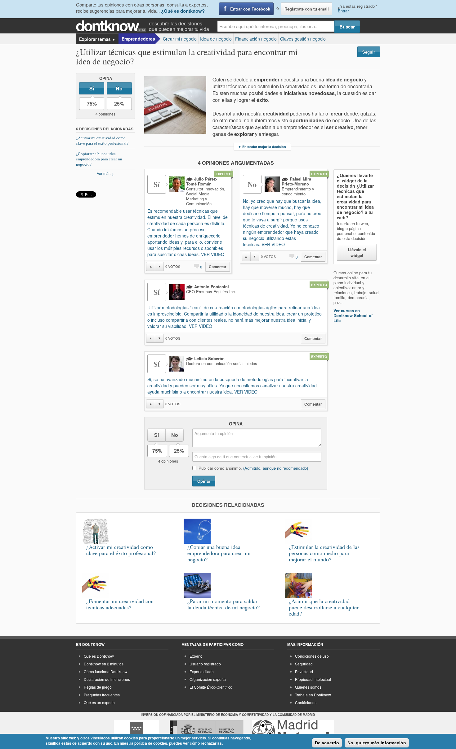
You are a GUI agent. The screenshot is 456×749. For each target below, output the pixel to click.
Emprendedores (138, 39)
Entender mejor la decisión (262, 146)
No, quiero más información (376, 742)
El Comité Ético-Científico (211, 687)
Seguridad (304, 663)
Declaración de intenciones (107, 679)
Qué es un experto (99, 702)
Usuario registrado (205, 663)
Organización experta (208, 679)
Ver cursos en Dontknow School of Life (353, 315)
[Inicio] (112, 26)
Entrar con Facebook (250, 9)
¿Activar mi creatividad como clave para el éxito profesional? (102, 140)
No (119, 88)
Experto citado (202, 671)
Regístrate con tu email (306, 9)
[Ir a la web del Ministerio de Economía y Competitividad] (207, 731)
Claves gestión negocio (303, 39)
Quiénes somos (308, 687)
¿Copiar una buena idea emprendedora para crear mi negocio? (99, 159)
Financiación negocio (256, 39)
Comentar (217, 266)
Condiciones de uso (312, 656)
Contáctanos (305, 702)
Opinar (203, 481)
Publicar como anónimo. (253, 468)
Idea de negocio (216, 39)
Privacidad (304, 671)
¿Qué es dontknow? (183, 10)
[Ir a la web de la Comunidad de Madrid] (136, 731)
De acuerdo (327, 742)
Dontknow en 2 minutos (103, 663)
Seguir (368, 52)
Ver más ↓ (105, 173)
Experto (196, 656)
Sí (91, 88)
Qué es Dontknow (99, 656)
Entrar (343, 11)
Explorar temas (97, 39)
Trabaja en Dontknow (313, 694)
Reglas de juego (98, 687)
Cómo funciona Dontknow (105, 671)
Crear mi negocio (180, 39)
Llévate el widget (357, 252)
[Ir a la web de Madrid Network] (293, 731)
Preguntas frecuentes (102, 694)
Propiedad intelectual (313, 679)
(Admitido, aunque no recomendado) (275, 468)
